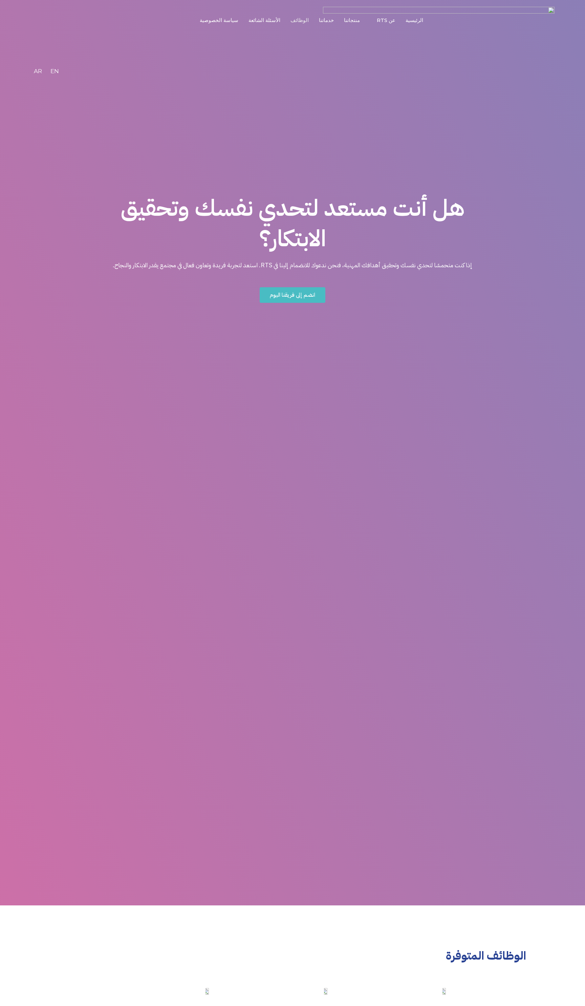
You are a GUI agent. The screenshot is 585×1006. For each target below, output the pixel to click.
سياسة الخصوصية (219, 20)
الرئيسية (414, 20)
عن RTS (386, 20)
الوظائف (299, 20)
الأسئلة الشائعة (264, 20)
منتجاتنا (352, 20)
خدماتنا (326, 20)
